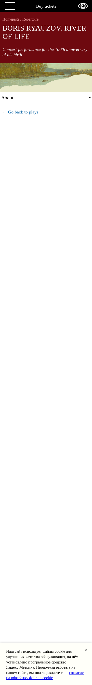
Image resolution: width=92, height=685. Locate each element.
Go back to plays (23, 112)
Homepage (10, 19)
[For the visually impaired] (83, 6)
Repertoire (30, 19)
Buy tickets (46, 6)
